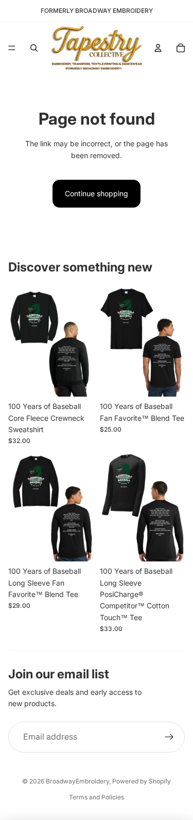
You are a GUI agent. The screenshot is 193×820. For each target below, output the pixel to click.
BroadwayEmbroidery (77, 781)
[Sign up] (169, 737)
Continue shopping (96, 193)
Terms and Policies (96, 797)
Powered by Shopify (141, 781)
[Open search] (34, 48)
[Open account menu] (158, 48)
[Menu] (12, 48)
